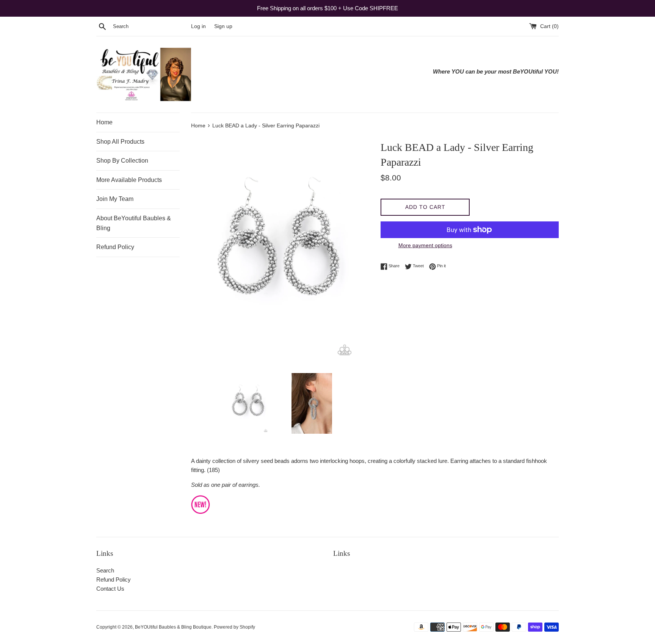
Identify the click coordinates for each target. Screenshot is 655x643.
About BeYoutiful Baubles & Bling (133, 223)
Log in (198, 26)
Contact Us (110, 588)
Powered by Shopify (234, 627)
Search (105, 570)
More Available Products (129, 180)
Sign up (223, 26)
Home (104, 122)
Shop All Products (120, 141)
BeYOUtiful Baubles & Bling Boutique (173, 627)
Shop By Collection (122, 160)
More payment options (425, 245)
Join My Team (114, 199)
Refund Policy (115, 247)
